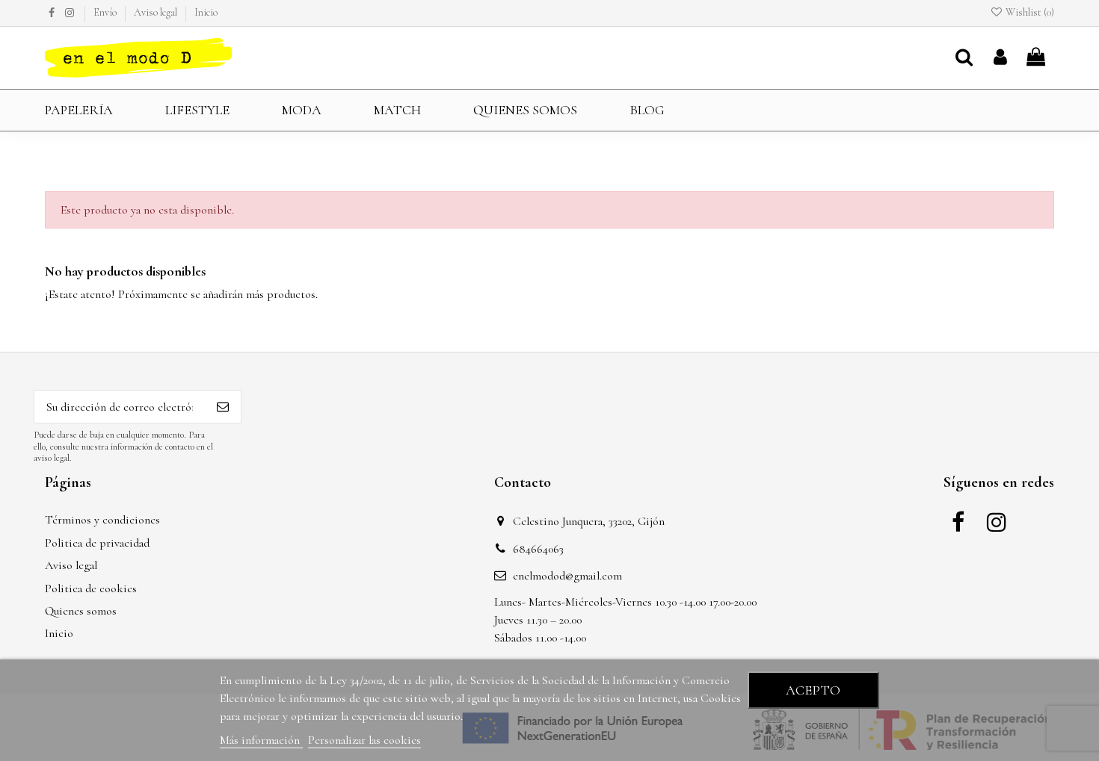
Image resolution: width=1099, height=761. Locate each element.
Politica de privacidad (97, 542)
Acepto (813, 690)
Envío (106, 12)
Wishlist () (1028, 12)
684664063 (538, 548)
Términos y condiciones (102, 519)
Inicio (206, 12)
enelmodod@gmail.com (567, 575)
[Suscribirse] (223, 407)
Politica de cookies (91, 588)
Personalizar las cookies (364, 740)
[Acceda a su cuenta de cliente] (1000, 58)
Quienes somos (81, 610)
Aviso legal (156, 12)
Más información (261, 740)
